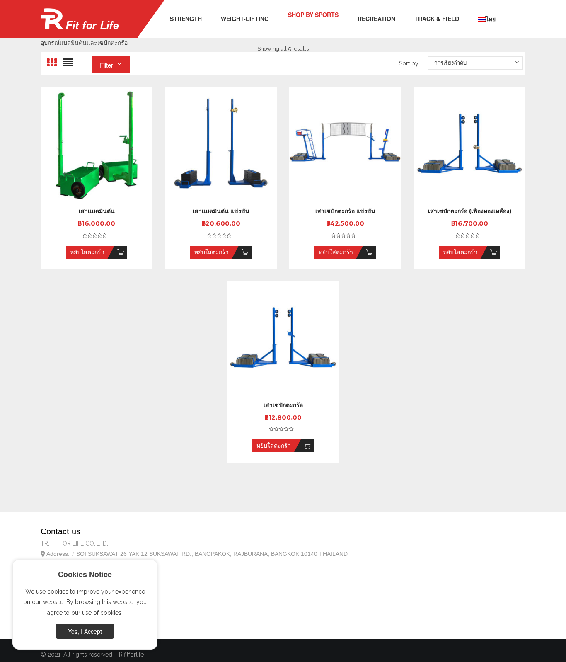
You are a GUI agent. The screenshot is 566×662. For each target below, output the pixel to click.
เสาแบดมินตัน (97, 211)
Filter (106, 65)
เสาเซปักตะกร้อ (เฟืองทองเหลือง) (469, 211)
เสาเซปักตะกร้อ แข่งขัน (345, 211)
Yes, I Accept (85, 631)
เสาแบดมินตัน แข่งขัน (221, 211)
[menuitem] (186, 19)
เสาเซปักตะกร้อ (283, 405)
